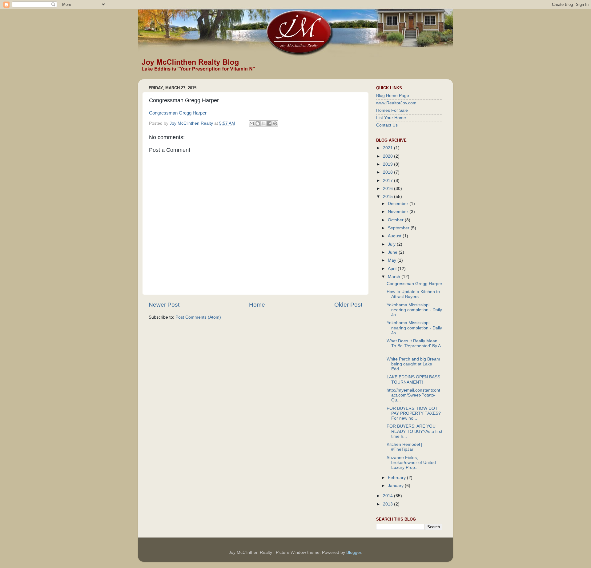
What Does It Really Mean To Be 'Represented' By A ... (413, 346)
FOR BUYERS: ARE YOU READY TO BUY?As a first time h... (414, 431)
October (396, 220)
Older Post (348, 304)
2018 (388, 172)
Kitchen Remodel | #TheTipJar (404, 447)
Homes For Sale (392, 110)
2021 (388, 148)
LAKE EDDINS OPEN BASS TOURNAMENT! (413, 379)
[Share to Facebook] (269, 123)
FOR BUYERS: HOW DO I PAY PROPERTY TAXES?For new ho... (414, 413)
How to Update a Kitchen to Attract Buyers (413, 294)
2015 (388, 196)
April (393, 268)
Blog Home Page (392, 95)
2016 (388, 188)
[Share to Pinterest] (275, 123)
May (392, 260)
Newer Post (164, 304)
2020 (388, 156)
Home (257, 304)
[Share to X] (263, 123)
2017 (388, 180)
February (397, 477)
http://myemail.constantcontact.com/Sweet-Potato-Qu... (413, 395)
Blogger (353, 552)
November (398, 211)
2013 (388, 504)
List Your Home (391, 117)
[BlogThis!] (258, 123)
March (394, 276)
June (393, 252)
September (399, 228)
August (395, 236)
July (392, 244)
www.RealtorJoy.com (396, 103)
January (396, 485)
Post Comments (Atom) (198, 317)
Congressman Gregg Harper (178, 113)
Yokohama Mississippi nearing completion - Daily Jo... (414, 310)
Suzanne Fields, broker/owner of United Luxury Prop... (411, 462)
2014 (388, 495)
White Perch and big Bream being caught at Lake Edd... (413, 364)
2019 (388, 164)
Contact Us (387, 125)
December (398, 203)
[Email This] (252, 123)
